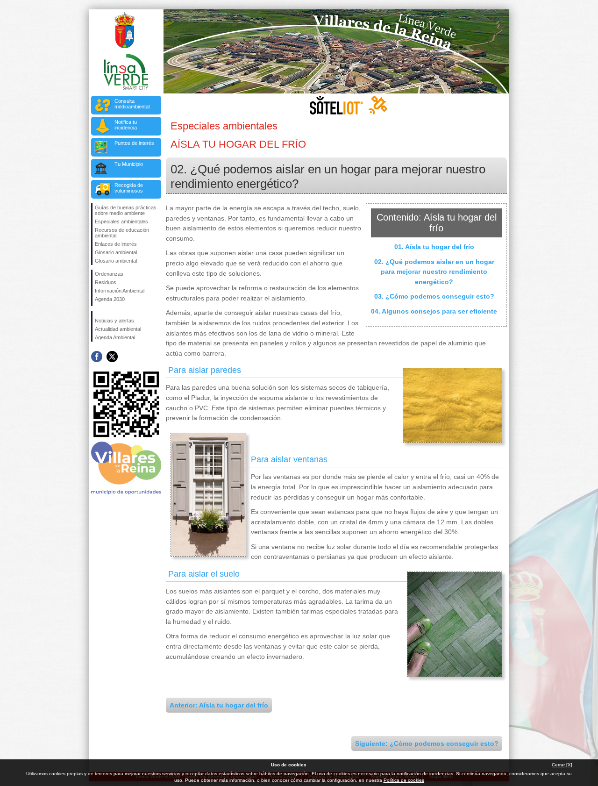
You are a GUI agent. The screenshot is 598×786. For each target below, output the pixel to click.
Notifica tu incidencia (125, 124)
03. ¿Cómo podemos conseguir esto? (434, 296)
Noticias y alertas (114, 320)
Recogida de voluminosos (128, 187)
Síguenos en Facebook (96, 356)
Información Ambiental (119, 290)
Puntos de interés (134, 143)
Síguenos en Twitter (112, 356)
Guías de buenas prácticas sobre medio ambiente (126, 210)
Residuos (105, 282)
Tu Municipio (128, 164)
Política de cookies (404, 780)
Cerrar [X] (562, 764)
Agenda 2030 (110, 299)
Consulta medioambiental (132, 103)
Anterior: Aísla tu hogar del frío (219, 705)
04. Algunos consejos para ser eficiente (434, 311)
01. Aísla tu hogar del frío (434, 246)
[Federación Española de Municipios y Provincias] (127, 304)
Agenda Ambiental (115, 337)
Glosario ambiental (116, 252)
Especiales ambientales (121, 221)
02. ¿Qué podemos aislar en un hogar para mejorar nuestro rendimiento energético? (434, 272)
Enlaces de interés (116, 244)
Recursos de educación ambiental (122, 232)
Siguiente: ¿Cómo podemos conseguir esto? (426, 743)
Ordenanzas (109, 274)
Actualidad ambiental (118, 329)
